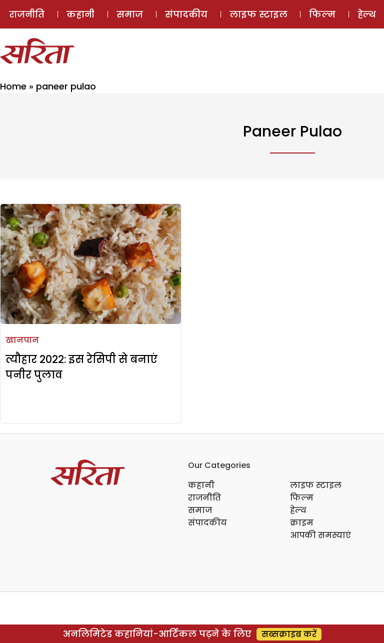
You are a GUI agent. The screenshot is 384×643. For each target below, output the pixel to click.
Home (13, 86)
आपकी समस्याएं (320, 535)
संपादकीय (186, 14)
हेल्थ (298, 510)
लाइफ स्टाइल (259, 14)
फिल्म (322, 14)
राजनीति (26, 14)
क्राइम (302, 522)
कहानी (80, 14)
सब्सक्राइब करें (289, 634)
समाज (129, 14)
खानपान (22, 340)
